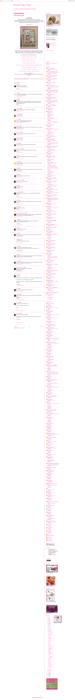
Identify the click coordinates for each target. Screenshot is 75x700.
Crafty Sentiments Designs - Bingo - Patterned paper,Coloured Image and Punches (29, 65)
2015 (48, 619)
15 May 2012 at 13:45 (19, 152)
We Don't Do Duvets (50, 423)
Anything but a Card (50, 214)
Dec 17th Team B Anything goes (51, 211)
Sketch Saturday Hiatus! (50, 112)
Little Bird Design (50, 540)
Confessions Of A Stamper (51, 467)
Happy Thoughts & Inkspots (51, 342)
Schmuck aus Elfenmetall (50, 489)
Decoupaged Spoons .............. (51, 393)
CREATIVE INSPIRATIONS (51, 97)
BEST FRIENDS (50, 662)
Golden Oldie (49, 421)
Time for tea (49, 369)
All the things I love (50, 356)
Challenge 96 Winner (50, 271)
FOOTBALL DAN (49, 636)
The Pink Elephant (50, 188)
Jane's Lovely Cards (50, 331)
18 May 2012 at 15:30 (19, 299)
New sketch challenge (50, 481)
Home (29, 326)
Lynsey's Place (49, 392)
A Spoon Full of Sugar (50, 135)
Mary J (17, 288)
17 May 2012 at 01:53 (19, 251)
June (49, 629)
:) (47, 488)
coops (17, 219)
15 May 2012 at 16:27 (19, 182)
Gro (17, 84)
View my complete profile (53, 45)
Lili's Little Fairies (50, 128)
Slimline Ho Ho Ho (49, 350)
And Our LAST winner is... (50, 288)
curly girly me (49, 530)
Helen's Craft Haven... (50, 303)
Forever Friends (49, 253)
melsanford (18, 108)
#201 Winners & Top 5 (50, 268)
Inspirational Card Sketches (51, 273)
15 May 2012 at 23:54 (19, 210)
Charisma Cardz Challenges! (51, 213)
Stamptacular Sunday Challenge (52, 256)
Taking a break (49, 153)
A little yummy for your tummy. (51, 518)
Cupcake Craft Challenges (51, 243)
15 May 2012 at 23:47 (19, 203)
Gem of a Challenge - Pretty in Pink (52, 441)
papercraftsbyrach (50, 517)
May (48, 630)
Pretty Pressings (50, 430)
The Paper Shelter (50, 108)
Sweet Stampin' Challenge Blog (52, 75)
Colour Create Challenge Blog (52, 270)
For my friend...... (49, 531)
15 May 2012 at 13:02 (19, 129)
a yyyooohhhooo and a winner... (51, 454)
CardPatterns (49, 206)
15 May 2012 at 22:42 (19, 197)
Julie (17, 227)
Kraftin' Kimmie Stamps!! (51, 324)
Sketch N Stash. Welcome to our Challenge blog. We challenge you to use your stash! (53, 199)
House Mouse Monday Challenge (52, 71)
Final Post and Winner (50, 241)
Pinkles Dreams (49, 426)
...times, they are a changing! (51, 503)
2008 (48, 675)
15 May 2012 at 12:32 (19, 116)
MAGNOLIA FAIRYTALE (50, 649)
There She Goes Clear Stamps (52, 227)
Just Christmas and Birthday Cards (53, 292)
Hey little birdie (49, 407)
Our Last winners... (50, 261)
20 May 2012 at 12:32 (19, 310)
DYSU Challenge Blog (50, 260)
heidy (17, 185)
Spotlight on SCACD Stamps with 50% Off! (53, 192)
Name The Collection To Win (51, 410)
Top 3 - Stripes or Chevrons (51, 76)
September (49, 624)
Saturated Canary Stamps (50, 172)
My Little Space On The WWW (52, 409)
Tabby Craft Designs (50, 535)
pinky (17, 168)
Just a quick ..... (49, 438)
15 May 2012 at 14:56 (19, 165)
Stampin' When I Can (50, 470)
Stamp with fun (49, 237)
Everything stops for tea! (50, 390)
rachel (17, 200)
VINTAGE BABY (49, 651)
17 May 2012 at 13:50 (19, 264)
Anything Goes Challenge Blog (52, 234)
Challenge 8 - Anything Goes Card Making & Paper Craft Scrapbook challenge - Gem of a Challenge (53, 87)
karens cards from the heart (51, 437)
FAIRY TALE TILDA (50, 641)
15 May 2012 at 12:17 (19, 105)
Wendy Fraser (18, 132)
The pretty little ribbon (50, 250)
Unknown (17, 161)
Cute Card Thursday (50, 125)
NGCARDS (49, 317)
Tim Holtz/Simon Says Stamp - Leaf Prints (53, 314)
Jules (17, 274)
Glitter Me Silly (49, 306)
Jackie (17, 206)
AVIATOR (49, 654)
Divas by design (49, 210)
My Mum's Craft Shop (50, 159)
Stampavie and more (50, 152)
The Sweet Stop (49, 230)
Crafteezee (18, 313)
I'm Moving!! (49, 528)
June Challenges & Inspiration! (51, 325)
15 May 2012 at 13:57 (19, 158)
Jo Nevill (17, 302)
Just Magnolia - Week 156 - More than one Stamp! (29, 56)
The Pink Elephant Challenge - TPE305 (52, 189)
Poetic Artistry (49, 321)
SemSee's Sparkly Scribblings (52, 365)
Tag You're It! (49, 512)
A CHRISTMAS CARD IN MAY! (50, 657)
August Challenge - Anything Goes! (52, 98)
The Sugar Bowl (49, 174)
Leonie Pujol (49, 376)
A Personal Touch (50, 450)
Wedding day (49, 427)
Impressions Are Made (51, 460)
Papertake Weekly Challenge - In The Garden (29, 67)
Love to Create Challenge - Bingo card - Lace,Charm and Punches (29, 71)
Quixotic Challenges (50, 191)
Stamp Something (50, 280)
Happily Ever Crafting (50, 505)
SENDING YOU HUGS (50, 664)
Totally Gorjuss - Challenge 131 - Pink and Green (29, 69)
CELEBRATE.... (49, 474)
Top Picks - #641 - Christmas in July (52, 105)
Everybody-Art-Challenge (51, 82)
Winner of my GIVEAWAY (50, 362)
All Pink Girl (49, 491)
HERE (19, 317)
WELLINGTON (50, 633)
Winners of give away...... (50, 457)
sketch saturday (50, 111)
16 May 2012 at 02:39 (19, 230)
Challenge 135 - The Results (51, 175)
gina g (17, 174)
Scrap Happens (49, 480)
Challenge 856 (49, 95)
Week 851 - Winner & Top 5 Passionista (52, 69)
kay (17, 92)
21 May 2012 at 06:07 (19, 322)
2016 (48, 618)
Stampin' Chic (49, 537)
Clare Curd (49, 402)
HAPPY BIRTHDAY (50, 645)
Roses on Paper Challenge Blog (52, 287)
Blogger (41, 697)
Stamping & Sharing (50, 359)
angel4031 (49, 368)
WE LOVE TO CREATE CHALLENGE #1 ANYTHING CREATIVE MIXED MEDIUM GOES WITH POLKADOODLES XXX (52, 373)
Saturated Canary (50, 171)
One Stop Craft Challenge (51, 240)
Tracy (17, 233)
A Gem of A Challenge (50, 85)
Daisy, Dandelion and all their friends (53, 463)
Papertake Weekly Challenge (51, 181)
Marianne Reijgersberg (20, 267)
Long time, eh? (49, 468)
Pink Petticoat (49, 399)
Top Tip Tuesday (49, 184)
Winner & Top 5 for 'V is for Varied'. (52, 163)
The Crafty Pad (49, 267)
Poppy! (48, 228)
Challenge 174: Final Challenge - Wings (52, 178)
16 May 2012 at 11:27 (19, 243)
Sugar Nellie (49, 406)
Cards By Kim (49, 389)
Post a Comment (17, 324)
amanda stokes (53, 43)
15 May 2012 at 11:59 (19, 96)
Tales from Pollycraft (50, 433)
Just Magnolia (49, 295)
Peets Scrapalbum (50, 310)
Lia (16, 155)
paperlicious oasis (50, 386)
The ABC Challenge (50, 162)
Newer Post (16, 326)
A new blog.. (49, 509)
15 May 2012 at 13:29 (19, 134)
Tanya (48, 122)
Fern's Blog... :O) (50, 524)
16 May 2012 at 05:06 (19, 236)
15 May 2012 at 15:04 (19, 171)
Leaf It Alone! (49, 424)
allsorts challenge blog (50, 94)
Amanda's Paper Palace (22, 4)
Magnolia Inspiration (50, 515)
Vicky (17, 246)
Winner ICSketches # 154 (50, 274)
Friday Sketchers (50, 284)
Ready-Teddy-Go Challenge (51, 220)
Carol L (17, 119)
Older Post (42, 326)
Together (48, 304)
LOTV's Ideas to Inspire (51, 149)
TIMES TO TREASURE (50, 666)
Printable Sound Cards (50, 133)
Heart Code (49, 332)
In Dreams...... (49, 506)
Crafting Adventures (50, 447)
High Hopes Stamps (50, 114)
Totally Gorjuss (49, 203)
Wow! (48, 444)
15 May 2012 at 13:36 (19, 140)
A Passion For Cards (50, 327)
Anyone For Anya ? (50, 132)
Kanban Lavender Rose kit (51, 492)
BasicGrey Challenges (50, 224)
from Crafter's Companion (51, 165)
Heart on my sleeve (50, 499)
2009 (48, 674)
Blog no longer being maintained (51, 150)
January (49, 670)
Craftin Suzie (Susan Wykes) (20, 213)
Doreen (17, 143)
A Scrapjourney (49, 349)
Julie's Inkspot (49, 417)
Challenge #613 (49, 79)
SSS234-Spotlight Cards (50, 231)
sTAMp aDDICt (49, 498)
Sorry (48, 525)
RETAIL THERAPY (50, 660)
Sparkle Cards (49, 477)
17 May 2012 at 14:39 (19, 271)
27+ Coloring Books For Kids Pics (51, 136)
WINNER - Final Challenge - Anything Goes (53, 225)
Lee (17, 254)
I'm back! (48, 451)
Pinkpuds (48, 453)
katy (17, 99)
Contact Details (49, 254)
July (48, 628)
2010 (48, 673)
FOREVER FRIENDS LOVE (50, 639)
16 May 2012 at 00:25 (19, 216)
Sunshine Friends (49, 347)
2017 (48, 617)
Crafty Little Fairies (50, 297)
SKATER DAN (50, 634)
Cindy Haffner (18, 137)
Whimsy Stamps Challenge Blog (52, 146)
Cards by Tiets (49, 420)
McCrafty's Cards (19, 148)
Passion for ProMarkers (51, 68)
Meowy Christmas (49, 311)
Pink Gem (48, 440)
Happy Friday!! (49, 377)
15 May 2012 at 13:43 (19, 145)
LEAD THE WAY (49, 643)
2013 (48, 622)
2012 (48, 623)
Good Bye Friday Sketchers (51, 285)
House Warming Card (50, 471)
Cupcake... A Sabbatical (50, 244)
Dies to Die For (49, 346)
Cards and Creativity (50, 371)
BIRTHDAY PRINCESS (50, 653)
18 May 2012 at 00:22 (19, 285)
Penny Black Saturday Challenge (52, 90)
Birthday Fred (49, 115)
